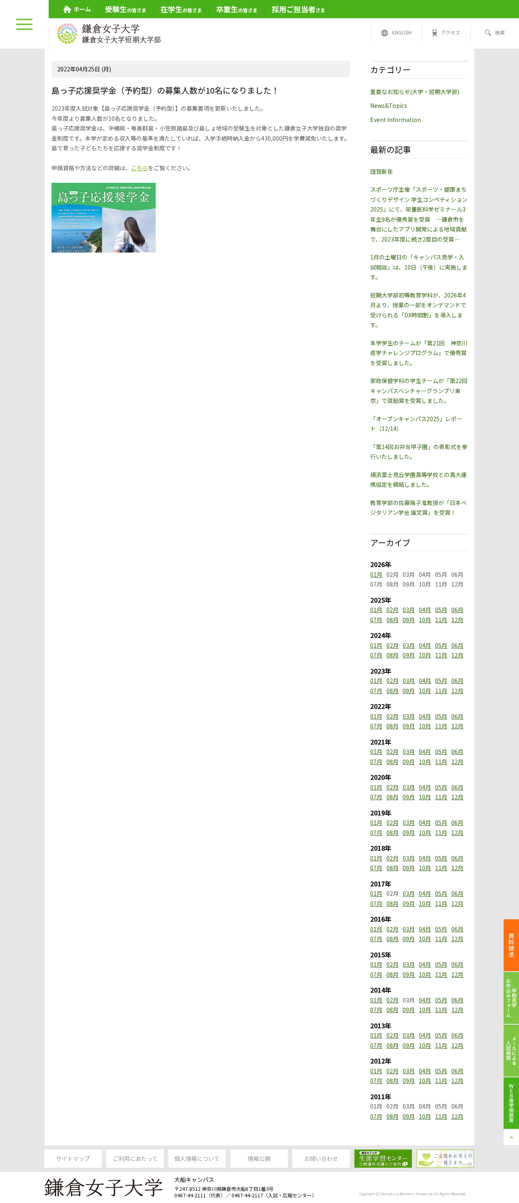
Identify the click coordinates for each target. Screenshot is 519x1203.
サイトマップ (73, 1158)
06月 (457, 610)
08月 (392, 620)
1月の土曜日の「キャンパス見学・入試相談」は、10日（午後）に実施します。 (419, 267)
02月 (392, 610)
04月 (425, 610)
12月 (457, 620)
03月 (409, 610)
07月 (376, 620)
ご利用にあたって (135, 1158)
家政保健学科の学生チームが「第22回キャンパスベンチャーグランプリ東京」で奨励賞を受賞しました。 (419, 391)
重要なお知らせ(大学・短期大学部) (414, 92)
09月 (409, 620)
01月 (376, 574)
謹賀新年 (381, 171)
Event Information (395, 120)
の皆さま (125, 9)
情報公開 (259, 1158)
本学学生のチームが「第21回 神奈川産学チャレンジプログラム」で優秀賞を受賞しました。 (419, 353)
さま (298, 9)
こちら (139, 168)
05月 (441, 610)
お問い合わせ (321, 1158)
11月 (441, 620)
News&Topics (388, 105)
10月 (425, 620)
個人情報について (197, 1158)
